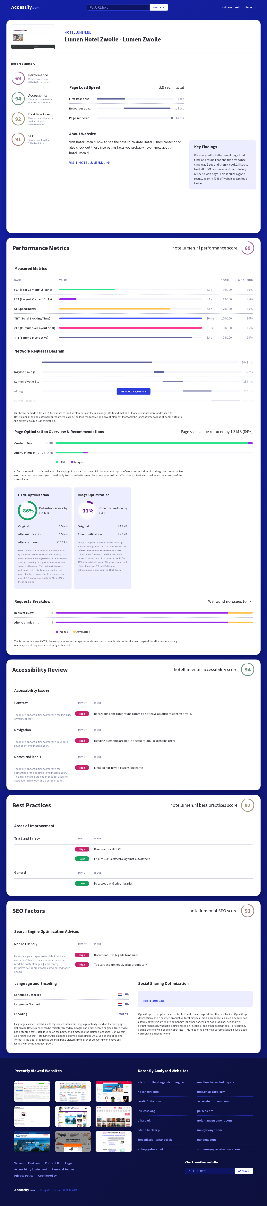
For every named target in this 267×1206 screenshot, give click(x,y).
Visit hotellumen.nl (87, 162)
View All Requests (134, 391)
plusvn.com (205, 1111)
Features (34, 1163)
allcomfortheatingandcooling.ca (161, 1082)
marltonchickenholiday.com (217, 1082)
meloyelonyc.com (209, 1130)
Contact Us (52, 1163)
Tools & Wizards (230, 7)
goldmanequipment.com (214, 1120)
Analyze (158, 7)
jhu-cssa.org (146, 1111)
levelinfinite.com (149, 1101)
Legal (69, 1163)
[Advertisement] (160, 67)
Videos (18, 1163)
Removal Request (64, 1169)
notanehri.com (148, 1092)
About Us (250, 7)
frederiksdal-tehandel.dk (155, 1139)
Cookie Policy (47, 1175)
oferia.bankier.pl (149, 1130)
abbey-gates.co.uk (151, 1149)
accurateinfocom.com (213, 1101)
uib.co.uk (144, 1120)
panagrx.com (206, 1139)
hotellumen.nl (78, 32)
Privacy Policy (23, 1175)
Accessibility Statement (30, 1169)
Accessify (25, 7)
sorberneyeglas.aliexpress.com (218, 1149)
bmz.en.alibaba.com (211, 1092)
